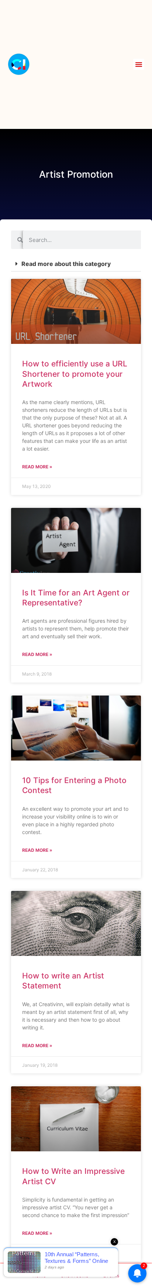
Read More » (37, 466)
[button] (138, 64)
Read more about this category (66, 263)
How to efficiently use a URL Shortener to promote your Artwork (74, 374)
